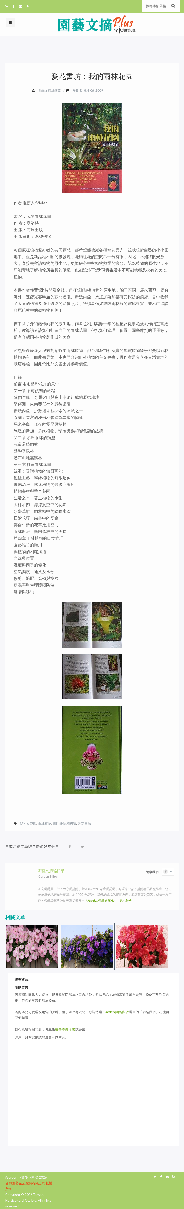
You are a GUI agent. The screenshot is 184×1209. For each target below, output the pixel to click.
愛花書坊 (84, 823)
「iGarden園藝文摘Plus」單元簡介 (107, 900)
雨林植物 (44, 823)
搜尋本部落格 (65, 1029)
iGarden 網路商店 (116, 1012)
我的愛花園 (28, 823)
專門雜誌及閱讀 (64, 823)
